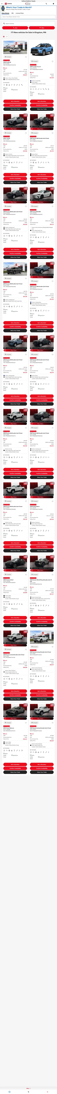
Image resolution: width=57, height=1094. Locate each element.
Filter (42, 28)
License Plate (20, 13)
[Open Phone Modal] (46, 4)
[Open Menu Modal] (2, 4)
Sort (16, 28)
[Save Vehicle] (26, 57)
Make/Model (5, 13)
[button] (15, 101)
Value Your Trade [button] (15, 109)
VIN (12, 13)
